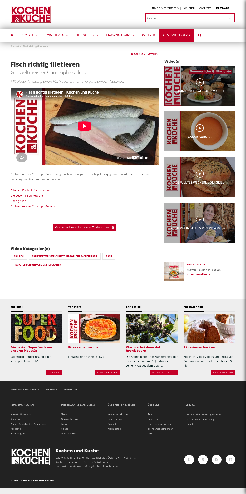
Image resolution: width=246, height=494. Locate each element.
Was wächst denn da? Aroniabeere (143, 349)
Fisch (109, 256)
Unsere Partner (69, 433)
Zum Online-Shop (177, 35)
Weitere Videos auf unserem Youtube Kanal (83, 227)
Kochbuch (189, 8)
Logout (189, 424)
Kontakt (112, 424)
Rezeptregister (18, 433)
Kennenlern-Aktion (118, 414)
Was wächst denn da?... (164, 372)
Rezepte (28, 35)
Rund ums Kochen (22, 405)
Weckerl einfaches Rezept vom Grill (200, 228)
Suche (202, 35)
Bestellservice (115, 419)
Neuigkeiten (86, 35)
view (200, 82)
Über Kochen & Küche (121, 405)
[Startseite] (31, 14)
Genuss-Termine (70, 419)
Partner (148, 35)
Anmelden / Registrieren (165, 8)
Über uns (154, 405)
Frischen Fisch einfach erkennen (31, 190)
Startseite (16, 46)
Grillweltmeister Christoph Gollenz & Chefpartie (64, 256)
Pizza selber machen (84, 347)
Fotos (64, 424)
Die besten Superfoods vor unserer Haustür (31, 349)
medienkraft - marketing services (203, 414)
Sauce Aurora (200, 137)
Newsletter (205, 8)
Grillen (19, 256)
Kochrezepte (17, 419)
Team (151, 414)
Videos (64, 428)
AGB (150, 433)
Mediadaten (114, 428)
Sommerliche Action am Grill (200, 91)
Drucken (139, 54)
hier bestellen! (198, 274)
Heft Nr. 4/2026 (195, 264)
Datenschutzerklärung (160, 424)
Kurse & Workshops (21, 414)
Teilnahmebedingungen (160, 428)
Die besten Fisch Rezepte (27, 195)
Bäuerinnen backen (199, 347)
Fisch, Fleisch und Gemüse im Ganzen (37, 264)
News (64, 414)
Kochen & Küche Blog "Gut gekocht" (30, 424)
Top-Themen (55, 35)
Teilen (154, 54)
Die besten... (54, 372)
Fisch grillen (18, 201)
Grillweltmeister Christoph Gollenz (33, 206)
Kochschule (17, 428)
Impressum (154, 419)
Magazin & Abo (118, 35)
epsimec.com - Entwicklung (200, 419)
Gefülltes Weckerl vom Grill (199, 182)
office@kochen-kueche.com (101, 466)
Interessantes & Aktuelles (78, 405)
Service (190, 405)
